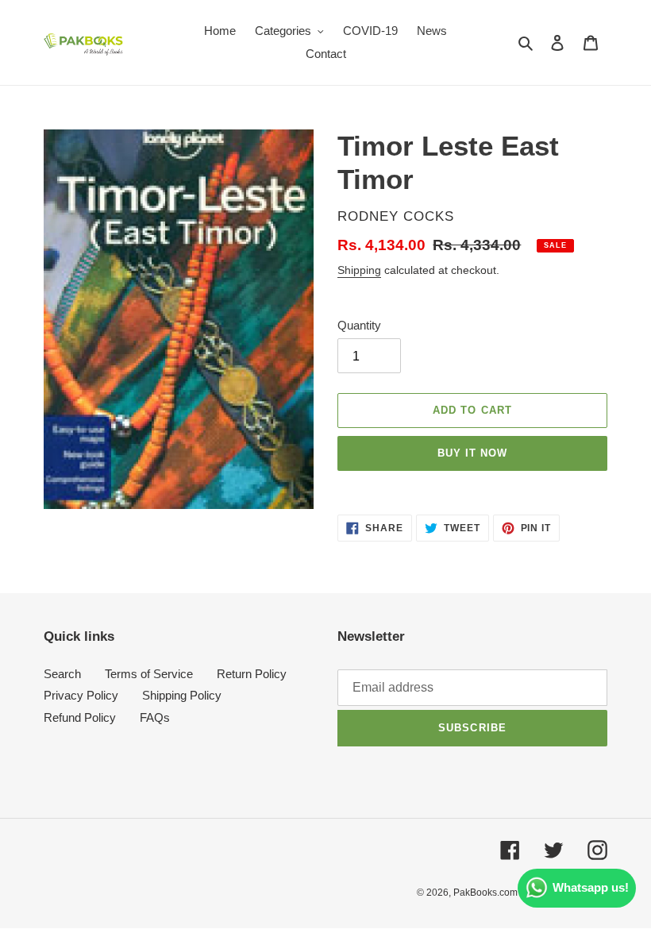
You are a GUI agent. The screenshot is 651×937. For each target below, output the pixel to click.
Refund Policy (80, 717)
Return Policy (252, 674)
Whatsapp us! (591, 887)
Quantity (359, 325)
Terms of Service (149, 674)
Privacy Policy (81, 695)
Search (62, 674)
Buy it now (472, 453)
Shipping (359, 270)
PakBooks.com (485, 892)
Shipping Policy (181, 695)
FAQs (155, 717)
